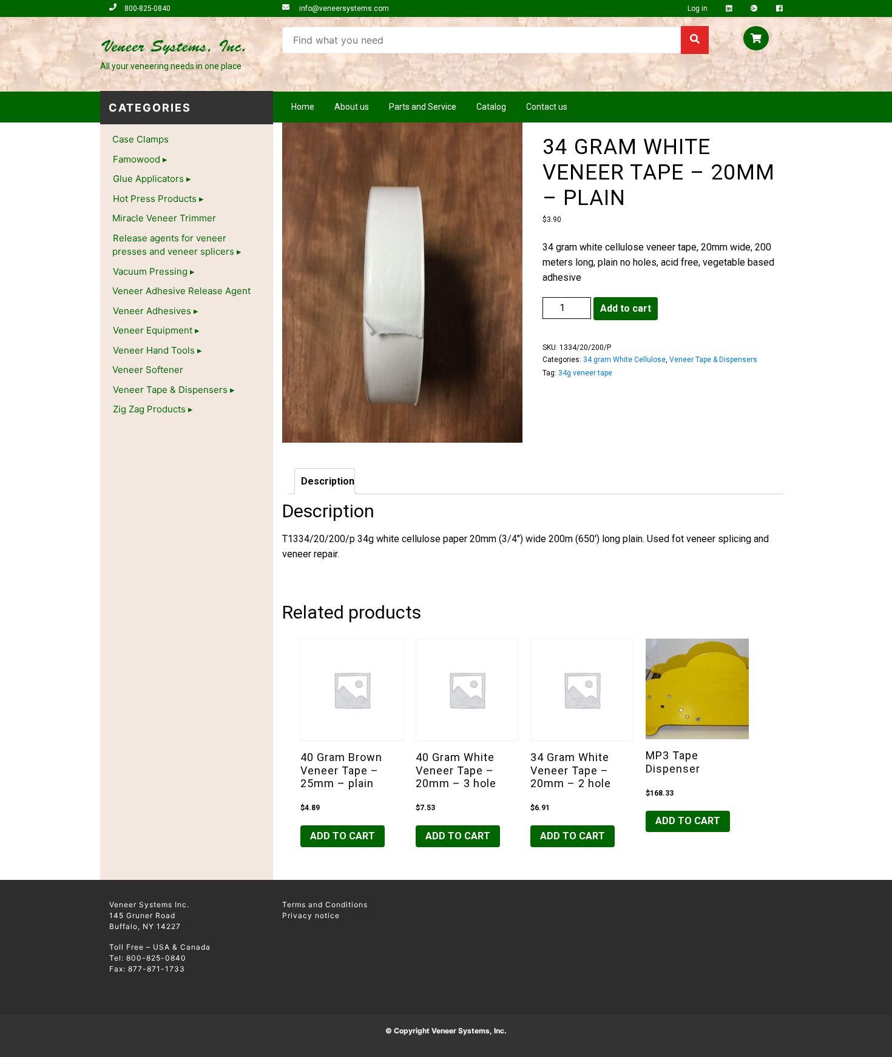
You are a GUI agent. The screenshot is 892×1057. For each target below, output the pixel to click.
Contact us (546, 107)
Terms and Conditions (325, 904)
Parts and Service (422, 107)
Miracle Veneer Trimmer (164, 218)
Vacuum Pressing (150, 271)
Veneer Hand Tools (154, 350)
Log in (698, 8)
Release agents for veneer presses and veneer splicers (173, 245)
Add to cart (625, 308)
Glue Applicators (148, 178)
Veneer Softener (147, 369)
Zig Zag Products (149, 409)
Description (327, 481)
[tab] (324, 481)
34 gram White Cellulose (624, 359)
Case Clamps (140, 139)
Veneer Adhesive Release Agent (181, 291)
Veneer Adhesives (152, 311)
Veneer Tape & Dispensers (170, 389)
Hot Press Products (155, 198)
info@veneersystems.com (343, 8)
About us (351, 107)
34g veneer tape (585, 373)
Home (302, 107)
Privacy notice (311, 915)
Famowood (136, 159)
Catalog (491, 107)
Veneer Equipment (152, 330)
